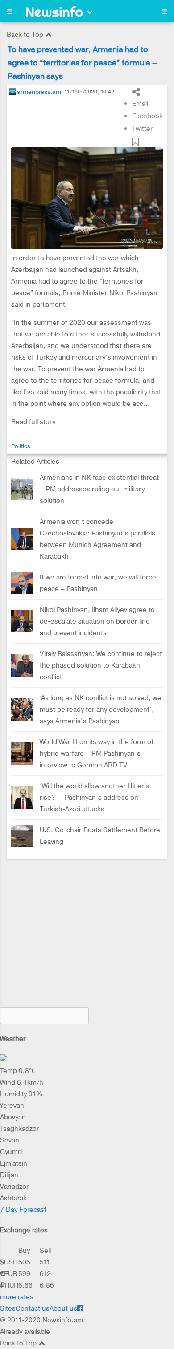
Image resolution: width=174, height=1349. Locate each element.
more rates (16, 1296)
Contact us (33, 1308)
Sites (8, 1308)
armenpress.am (39, 91)
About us (63, 1308)
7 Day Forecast (23, 1209)
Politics (20, 446)
